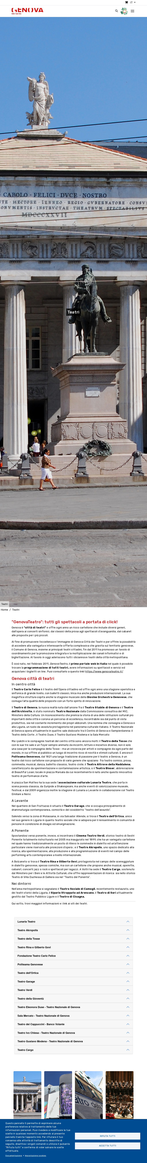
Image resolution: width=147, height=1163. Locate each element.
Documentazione (13, 1155)
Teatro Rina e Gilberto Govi (34, 947)
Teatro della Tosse (29, 938)
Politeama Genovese (30, 964)
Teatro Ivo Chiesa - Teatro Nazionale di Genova (46, 1033)
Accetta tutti (107, 1145)
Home (4, 609)
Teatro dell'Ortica (28, 973)
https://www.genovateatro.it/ (104, 671)
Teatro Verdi (25, 990)
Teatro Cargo (25, 1050)
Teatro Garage (26, 981)
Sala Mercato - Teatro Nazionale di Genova (43, 1016)
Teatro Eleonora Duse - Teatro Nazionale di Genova (49, 1007)
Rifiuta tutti (107, 1136)
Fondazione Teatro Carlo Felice (37, 956)
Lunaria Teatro (26, 921)
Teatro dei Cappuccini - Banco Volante (41, 1024)
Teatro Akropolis (28, 930)
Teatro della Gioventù (31, 998)
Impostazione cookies (35, 1155)
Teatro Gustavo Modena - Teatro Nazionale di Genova (50, 1041)
